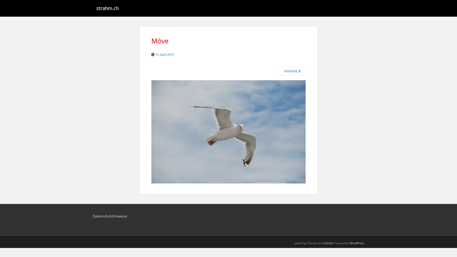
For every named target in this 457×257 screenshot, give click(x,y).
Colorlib (328, 243)
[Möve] (228, 131)
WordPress (357, 243)
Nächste (291, 71)
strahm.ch (107, 8)
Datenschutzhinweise (110, 216)
